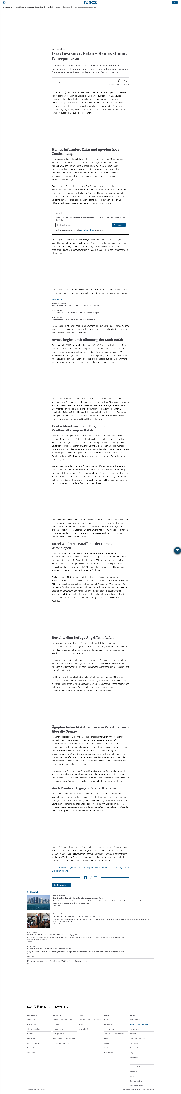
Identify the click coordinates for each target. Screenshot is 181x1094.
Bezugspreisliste (136, 1081)
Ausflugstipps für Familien (114, 1034)
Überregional (83, 1029)
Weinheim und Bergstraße (62, 1020)
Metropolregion (58, 1034)
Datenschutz (134, 1090)
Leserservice (134, 1029)
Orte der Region (58, 1029)
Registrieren (31, 1024)
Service (132, 1015)
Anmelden (31, 1020)
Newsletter (31, 1038)
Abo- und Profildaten (35, 1029)
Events (106, 1020)
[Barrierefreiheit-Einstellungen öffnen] (177, 550)
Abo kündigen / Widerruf (139, 1024)
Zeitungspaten (135, 1072)
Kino (106, 1038)
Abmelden (31, 1053)
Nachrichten (57, 1015)
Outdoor (107, 1043)
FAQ (131, 1062)
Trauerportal (134, 1048)
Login (175, 2)
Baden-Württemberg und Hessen (65, 1038)
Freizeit (107, 1015)
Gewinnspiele (109, 1048)
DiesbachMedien (136, 1067)
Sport (81, 1015)
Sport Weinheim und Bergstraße (90, 1020)
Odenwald (56, 1024)
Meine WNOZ (32, 1015)
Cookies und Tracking (148, 1090)
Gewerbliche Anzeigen (138, 1038)
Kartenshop (108, 1024)
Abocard (133, 1034)
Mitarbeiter (134, 1076)
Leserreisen (108, 1053)
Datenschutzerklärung (87, 230)
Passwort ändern (33, 1048)
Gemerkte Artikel (33, 1043)
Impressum (126, 1090)
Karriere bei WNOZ (136, 1086)
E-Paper (30, 1034)
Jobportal (133, 1053)
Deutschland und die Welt (62, 1043)
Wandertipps (109, 1029)
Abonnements (135, 1020)
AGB (139, 1090)
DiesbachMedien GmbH (36, 1090)
